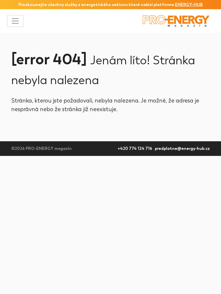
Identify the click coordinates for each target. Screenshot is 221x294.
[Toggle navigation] (15, 21)
